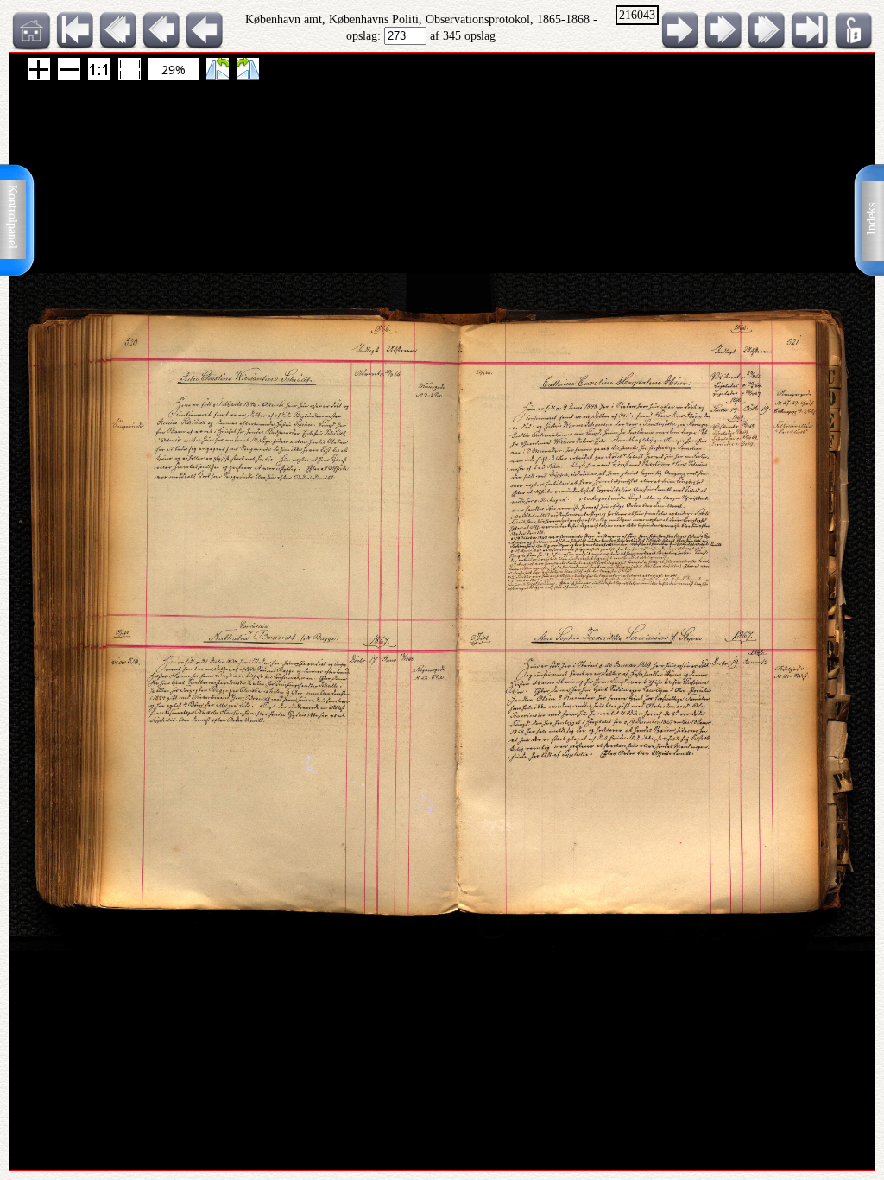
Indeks (871, 219)
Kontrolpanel (12, 217)
